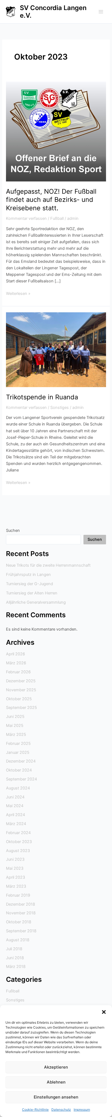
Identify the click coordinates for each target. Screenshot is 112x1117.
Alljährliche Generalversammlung (36, 602)
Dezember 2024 (21, 761)
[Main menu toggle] (101, 11)
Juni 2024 (15, 797)
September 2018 (21, 930)
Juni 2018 (15, 957)
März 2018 (16, 966)
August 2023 (18, 850)
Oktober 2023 (19, 841)
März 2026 (16, 663)
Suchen (13, 530)
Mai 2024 (14, 805)
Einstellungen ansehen (56, 1097)
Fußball (57, 218)
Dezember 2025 (21, 680)
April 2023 (15, 877)
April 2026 (15, 654)
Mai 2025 (14, 725)
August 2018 (17, 939)
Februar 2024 (18, 832)
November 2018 (21, 913)
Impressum (82, 1109)
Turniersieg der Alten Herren (31, 593)
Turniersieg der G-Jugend (29, 583)
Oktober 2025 (19, 698)
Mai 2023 (14, 868)
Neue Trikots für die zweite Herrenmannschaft (48, 565)
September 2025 (21, 707)
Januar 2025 (17, 752)
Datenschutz (61, 1109)
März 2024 (16, 823)
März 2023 (16, 886)
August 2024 (18, 788)
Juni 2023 (15, 859)
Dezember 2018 (20, 904)
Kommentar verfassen (26, 218)
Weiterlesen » (18, 293)
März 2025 (16, 734)
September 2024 (21, 779)
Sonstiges (59, 407)
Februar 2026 (18, 671)
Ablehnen (56, 1082)
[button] (104, 1012)
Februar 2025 (18, 743)
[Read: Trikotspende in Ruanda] (56, 349)
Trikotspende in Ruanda (42, 397)
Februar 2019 (18, 895)
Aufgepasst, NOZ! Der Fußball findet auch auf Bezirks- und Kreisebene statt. (51, 199)
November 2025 (21, 689)
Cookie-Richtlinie (35, 1109)
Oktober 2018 (18, 921)
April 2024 (15, 814)
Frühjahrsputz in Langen (28, 574)
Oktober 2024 (19, 770)
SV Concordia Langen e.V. (53, 11)
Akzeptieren (56, 1067)
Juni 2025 (15, 716)
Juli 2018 (14, 948)
